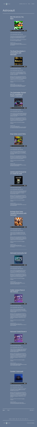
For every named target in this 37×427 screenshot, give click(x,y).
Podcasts (16, 43)
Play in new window (15, 32)
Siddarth (20, 389)
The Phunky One (19, 86)
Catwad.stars (16, 364)
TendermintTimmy (12, 272)
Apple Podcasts (15, 34)
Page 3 (8, 410)
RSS (20, 34)
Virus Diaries (16, 317)
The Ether (20, 43)
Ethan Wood (22, 324)
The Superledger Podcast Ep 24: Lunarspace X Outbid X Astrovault (18, 94)
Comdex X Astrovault (16, 371)
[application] (18, 30)
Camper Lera (14, 234)
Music (24, 3)
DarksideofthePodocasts (21, 364)
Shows (29, 3)
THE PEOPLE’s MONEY (13, 350)
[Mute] (24, 30)
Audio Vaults (21, 3)
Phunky (12, 73)
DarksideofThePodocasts (19, 350)
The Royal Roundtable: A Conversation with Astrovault (17, 52)
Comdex (20, 388)
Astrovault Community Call (18, 253)
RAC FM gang (12, 77)
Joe (14, 73)
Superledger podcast (15, 114)
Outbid (15, 127)
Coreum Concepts (20, 113)
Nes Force (20, 204)
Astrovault (13, 85)
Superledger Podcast (18, 127)
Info (26, 3)
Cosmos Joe (15, 85)
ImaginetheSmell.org (18, 77)
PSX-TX (21, 204)
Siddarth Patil (17, 403)
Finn (23, 76)
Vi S (21, 389)
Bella (16, 324)
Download (19, 32)
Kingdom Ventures (22, 85)
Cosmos (14, 43)
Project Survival (12, 317)
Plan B (20, 317)
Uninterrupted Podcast (14, 205)
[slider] (25, 30)
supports (16, 40)
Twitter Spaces (23, 86)
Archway (19, 151)
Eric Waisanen (17, 73)
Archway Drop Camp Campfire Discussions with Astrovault (18, 213)
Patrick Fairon (21, 271)
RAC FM (18, 43)
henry (10, 127)
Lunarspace (13, 127)
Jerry (17, 204)
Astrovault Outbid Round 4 (18, 331)
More (22, 34)
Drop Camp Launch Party (18, 134)
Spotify (18, 34)
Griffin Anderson (12, 165)
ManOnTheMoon (21, 73)
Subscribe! (33, 3)
